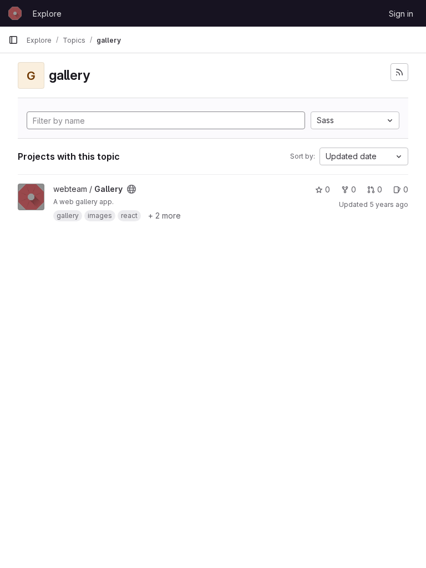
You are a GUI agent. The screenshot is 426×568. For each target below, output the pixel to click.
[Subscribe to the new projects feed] (399, 72)
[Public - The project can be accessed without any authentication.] (131, 189)
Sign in (401, 13)
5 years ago (388, 204)
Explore (47, 13)
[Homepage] (15, 13)
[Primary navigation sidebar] (13, 40)
